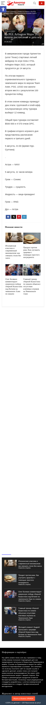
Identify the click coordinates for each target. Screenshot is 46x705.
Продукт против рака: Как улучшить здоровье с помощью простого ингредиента (31, 252)
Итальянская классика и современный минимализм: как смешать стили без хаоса (30, 563)
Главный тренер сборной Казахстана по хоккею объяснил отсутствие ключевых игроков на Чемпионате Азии (31, 286)
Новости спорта (23, 11)
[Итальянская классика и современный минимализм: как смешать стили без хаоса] (14, 234)
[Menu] (3, 3)
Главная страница (10, 11)
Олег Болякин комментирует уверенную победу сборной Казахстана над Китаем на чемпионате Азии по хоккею (13, 286)
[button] (3, 9)
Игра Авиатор (42, 3)
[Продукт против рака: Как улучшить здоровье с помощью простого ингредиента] (32, 234)
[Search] (35, 3)
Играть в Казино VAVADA (23, 698)
